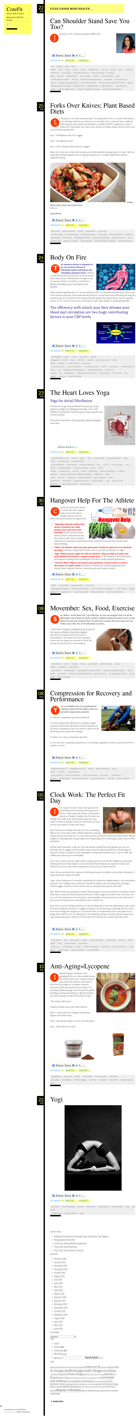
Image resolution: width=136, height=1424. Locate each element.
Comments (60, 1350)
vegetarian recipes (70, 241)
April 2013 (58, 1290)
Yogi (56, 1099)
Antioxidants (56, 357)
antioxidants (56, 670)
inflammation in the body (87, 373)
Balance (59, 66)
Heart (120, 70)
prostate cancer (100, 674)
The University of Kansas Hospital (86, 420)
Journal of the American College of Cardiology (74, 407)
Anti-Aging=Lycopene (79, 965)
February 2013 (60, 1297)
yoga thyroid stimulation (111, 89)
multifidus (108, 79)
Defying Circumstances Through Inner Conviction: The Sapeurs (81, 1236)
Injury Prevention (103, 360)
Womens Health (107, 76)
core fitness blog (71, 234)
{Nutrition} (102, 231)
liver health (117, 373)
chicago (76, 1367)
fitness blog (93, 471)
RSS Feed (8, 24)
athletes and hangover (80, 588)
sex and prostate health (118, 674)
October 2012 (59, 1311)
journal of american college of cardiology (76, 474)
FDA (114, 1374)
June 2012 (58, 1322)
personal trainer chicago (75, 1384)
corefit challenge (107, 1367)
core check (55, 1207)
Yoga (118, 76)
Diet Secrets (55, 231)
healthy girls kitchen (82, 238)
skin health (113, 1080)
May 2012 (58, 1325)
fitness (83, 471)
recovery (61, 477)
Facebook (9, 20)
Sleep (60, 943)
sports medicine (100, 477)
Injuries (90, 360)
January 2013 (59, 1301)
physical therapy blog (101, 238)
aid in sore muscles (90, 775)
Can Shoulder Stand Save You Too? (90, 23)
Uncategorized (63, 461)
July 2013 (58, 1279)
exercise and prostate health (114, 670)
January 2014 (60, 1262)
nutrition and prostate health (80, 674)
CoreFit (15, 8)
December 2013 (60, 1265)
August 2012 (59, 1318)
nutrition (62, 376)
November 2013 (60, 1269)
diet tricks (93, 1080)
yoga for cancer (107, 86)
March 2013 (59, 1294)
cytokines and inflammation (74, 370)
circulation (104, 775)
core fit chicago (57, 234)
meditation (98, 474)
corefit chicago (121, 588)
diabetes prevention (94, 370)
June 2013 (58, 1283)
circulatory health (91, 366)
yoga (107, 481)
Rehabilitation (71, 76)
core (98, 465)
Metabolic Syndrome (81, 73)
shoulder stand (78, 86)
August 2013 (59, 1276)
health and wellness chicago (90, 79)
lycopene (102, 1080)
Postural (60, 76)
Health (113, 70)
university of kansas (81, 481)
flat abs (74, 79)
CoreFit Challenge (68, 1207)
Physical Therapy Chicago (86, 1387)
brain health (72, 465)
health (102, 1377)
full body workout (74, 1378)
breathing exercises (86, 465)
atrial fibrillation (57, 465)
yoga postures (85, 484)
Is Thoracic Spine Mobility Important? (70, 1243)
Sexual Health (85, 76)
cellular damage (80, 1080)
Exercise (105, 70)
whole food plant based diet (105, 241)
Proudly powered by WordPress (15, 1409)
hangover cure (65, 592)
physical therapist (56, 1387)
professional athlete (88, 83)
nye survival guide (81, 592)
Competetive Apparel (59, 768)
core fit (103, 366)
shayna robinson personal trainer (112, 83)
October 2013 (59, 1272)
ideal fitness (105, 947)
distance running (99, 1374)
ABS (52, 66)
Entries (59, 1347)
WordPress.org (60, 1354)
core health (113, 366)
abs (51, 1367)
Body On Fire (68, 256)
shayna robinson (118, 238)
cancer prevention (74, 366)
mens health (106, 1381)
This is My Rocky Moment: (66, 1247)
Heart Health (99, 458)
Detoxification (93, 70)
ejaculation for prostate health (89, 670)
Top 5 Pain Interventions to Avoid (68, 1250)
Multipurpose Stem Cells (64, 1240)
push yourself (99, 1387)
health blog (67, 238)
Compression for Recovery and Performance (91, 695)
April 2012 (58, 1328)
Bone (67, 66)
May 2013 (58, 1287)
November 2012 (61, 1308)
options (101, 1358)
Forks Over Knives (68, 231)
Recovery (61, 772)
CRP (59, 370)
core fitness (109, 1370)
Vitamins (61, 363)
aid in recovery (57, 775)
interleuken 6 (105, 373)
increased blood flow (80, 778)
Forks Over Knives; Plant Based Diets (92, 108)
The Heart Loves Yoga (79, 392)
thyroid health (92, 86)
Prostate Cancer (106, 664)
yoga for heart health (69, 484)
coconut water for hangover (102, 588)
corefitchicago (64, 471)
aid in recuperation (72, 775)
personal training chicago (68, 83)
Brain (60, 70)
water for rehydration (114, 592)
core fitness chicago (87, 234)
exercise (75, 471)
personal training (90, 1384)
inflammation (69, 373)
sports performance (103, 1391)
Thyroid (96, 76)
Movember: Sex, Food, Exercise (92, 607)
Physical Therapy (98, 73)
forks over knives (115, 234)
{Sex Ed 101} (73, 667)
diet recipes (102, 234)
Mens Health (66, 73)
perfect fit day (63, 950)
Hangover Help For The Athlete (92, 499)
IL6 (60, 373)
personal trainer (57, 1384)
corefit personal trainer (60, 79)
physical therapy (70, 1386)
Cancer (75, 70)
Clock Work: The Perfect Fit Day (87, 797)
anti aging (55, 1080)
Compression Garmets (77, 768)
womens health (97, 481)
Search (10, 24)
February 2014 (60, 1258)
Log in (56, 1343)
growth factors (84, 1378)
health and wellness (107, 471)
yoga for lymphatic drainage (88, 89)
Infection (128, 70)
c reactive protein (58, 366)
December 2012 (60, 1304)
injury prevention (98, 778)
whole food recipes (125, 241)
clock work (55, 947)
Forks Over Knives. (89, 155)
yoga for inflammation (66, 89)
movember (62, 674)
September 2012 (61, 1315)
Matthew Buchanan (23, 1412)
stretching (67, 481)
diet (85, 1374)
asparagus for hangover (60, 588)
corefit (92, 468)
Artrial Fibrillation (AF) (59, 458)
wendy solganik (86, 241)
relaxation (71, 477)
